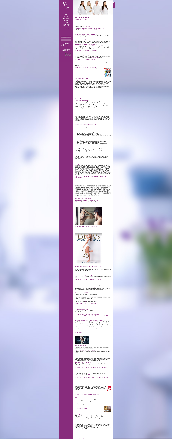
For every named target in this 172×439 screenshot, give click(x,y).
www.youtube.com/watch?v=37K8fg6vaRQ (81, 408)
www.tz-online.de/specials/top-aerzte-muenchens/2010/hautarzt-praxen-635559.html (87, 394)
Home (76, 14)
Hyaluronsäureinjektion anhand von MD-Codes (89, 281)
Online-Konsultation (66, 40)
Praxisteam (66, 16)
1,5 (62, 54)
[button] (78, 98)
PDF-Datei (89, 374)
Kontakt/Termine (66, 28)
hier (82, 206)
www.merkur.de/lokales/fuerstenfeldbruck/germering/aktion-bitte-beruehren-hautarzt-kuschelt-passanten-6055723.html (92, 315)
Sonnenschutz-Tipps (66, 24)
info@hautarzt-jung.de (67, 49)
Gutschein (66, 30)
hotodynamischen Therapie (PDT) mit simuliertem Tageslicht (93, 45)
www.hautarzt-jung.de (67, 50)
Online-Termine (66, 37)
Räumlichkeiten (66, 18)
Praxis (66, 14)
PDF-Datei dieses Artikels (95, 57)
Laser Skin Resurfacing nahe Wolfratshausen (65, 438)
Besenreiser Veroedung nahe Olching (78, 438)
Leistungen (66, 20)
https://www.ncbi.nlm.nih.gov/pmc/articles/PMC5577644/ (83, 198)
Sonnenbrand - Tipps (66, 25)
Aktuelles (66, 22)
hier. (109, 285)
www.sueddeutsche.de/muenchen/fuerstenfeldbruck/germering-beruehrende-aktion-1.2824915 (88, 314)
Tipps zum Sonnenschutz (86, 26)
